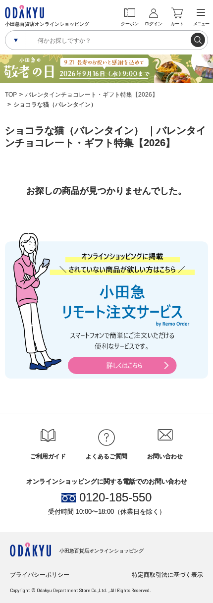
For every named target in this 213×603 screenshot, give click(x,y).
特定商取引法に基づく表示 (167, 574)
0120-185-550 (115, 497)
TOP (11, 94)
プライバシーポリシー (39, 574)
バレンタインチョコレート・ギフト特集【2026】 (91, 94)
